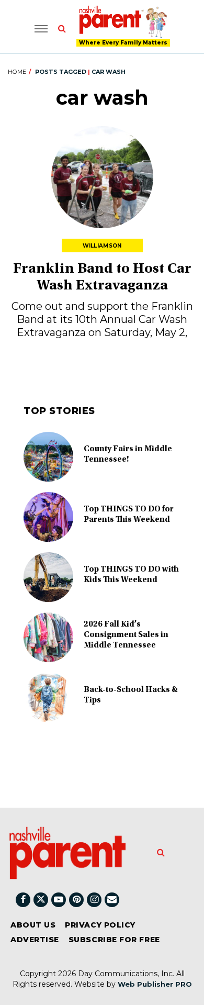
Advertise (34, 939)
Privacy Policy (100, 925)
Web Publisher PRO (155, 984)
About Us (32, 925)
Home (17, 71)
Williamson (102, 245)
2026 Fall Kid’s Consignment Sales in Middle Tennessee (126, 635)
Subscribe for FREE (114, 939)
